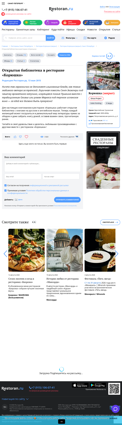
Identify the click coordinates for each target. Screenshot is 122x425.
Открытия (104, 29)
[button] (117, 76)
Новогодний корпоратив (10, 23)
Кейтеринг (43, 29)
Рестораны (8, 29)
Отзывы (21, 55)
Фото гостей (37, 55)
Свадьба (52, 22)
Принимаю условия (38, 191)
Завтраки (111, 22)
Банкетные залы (25, 29)
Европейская (99, 110)
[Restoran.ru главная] (61, 9)
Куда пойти (57, 29)
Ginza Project (96, 98)
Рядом (111, 38)
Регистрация (114, 7)
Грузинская (109, 110)
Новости (92, 29)
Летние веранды (30, 23)
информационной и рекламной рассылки (49, 185)
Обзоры (8, 61)
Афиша (70, 29)
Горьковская (97, 120)
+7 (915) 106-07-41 (43, 387)
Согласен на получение (38, 185)
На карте (91, 38)
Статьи (116, 29)
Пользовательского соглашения (65, 206)
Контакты (8, 55)
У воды (109, 103)
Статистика (34, 61)
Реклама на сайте (112, 11)
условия (113, 418)
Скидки (81, 29)
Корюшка (102, 93)
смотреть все (108, 222)
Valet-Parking (95, 103)
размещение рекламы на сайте (18, 14)
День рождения (69, 23)
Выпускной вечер (91, 23)
